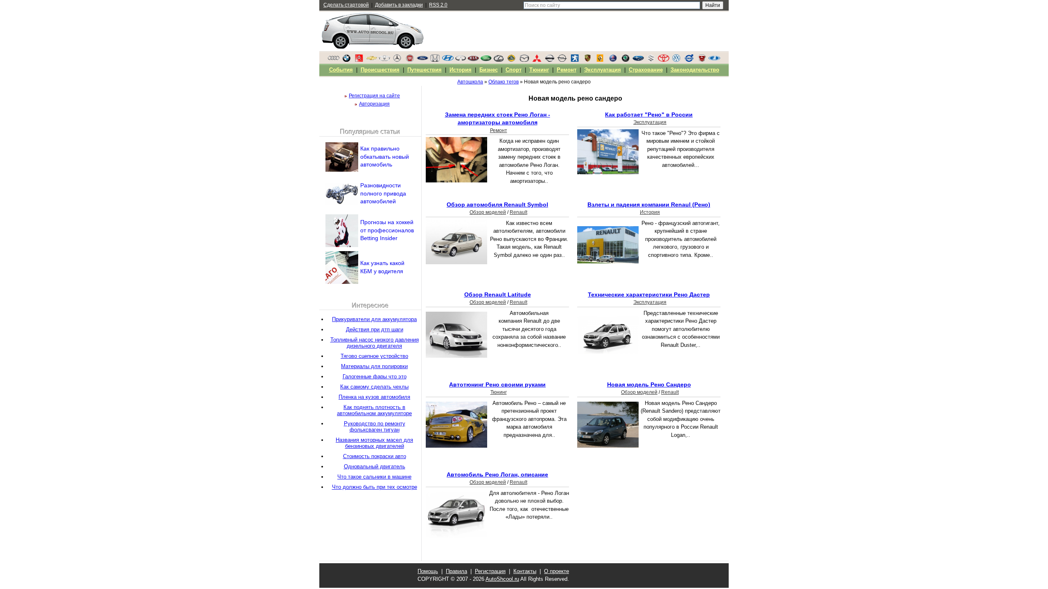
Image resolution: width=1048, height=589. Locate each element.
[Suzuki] (651, 60)
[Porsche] (587, 60)
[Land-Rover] (486, 60)
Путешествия (424, 70)
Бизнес (488, 70)
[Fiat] (410, 60)
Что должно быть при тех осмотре (374, 487)
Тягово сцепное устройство (374, 356)
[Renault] (600, 60)
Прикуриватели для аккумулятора (374, 319)
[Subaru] (638, 60)
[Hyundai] (448, 60)
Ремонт (498, 130)
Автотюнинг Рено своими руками (497, 384)
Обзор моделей (488, 212)
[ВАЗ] (714, 60)
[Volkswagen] (676, 60)
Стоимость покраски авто (374, 456)
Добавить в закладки (399, 5)
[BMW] (346, 60)
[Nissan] (549, 60)
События (341, 70)
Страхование (646, 70)
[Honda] (435, 60)
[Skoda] (625, 60)
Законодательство (695, 70)
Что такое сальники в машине (374, 477)
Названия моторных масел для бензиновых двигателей (374, 443)
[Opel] (562, 60)
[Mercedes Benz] (397, 60)
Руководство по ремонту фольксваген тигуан (374, 426)
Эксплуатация (649, 122)
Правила (456, 571)
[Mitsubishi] (536, 60)
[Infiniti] (460, 60)
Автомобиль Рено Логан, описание (497, 474)
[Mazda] (524, 60)
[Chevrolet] (371, 60)
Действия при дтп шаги (374, 329)
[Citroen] (359, 60)
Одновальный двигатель (374, 466)
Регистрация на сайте (374, 96)
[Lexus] (498, 60)
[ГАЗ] (701, 60)
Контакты (524, 571)
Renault (518, 212)
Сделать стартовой (346, 5)
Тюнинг (498, 392)
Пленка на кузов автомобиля (374, 397)
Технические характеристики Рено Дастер (649, 294)
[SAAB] (613, 60)
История (650, 212)
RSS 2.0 (438, 5)
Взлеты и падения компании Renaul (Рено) (648, 204)
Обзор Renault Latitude (497, 294)
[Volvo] (689, 60)
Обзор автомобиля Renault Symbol (497, 204)
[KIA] (473, 60)
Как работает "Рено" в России (649, 114)
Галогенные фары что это (375, 376)
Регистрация (490, 571)
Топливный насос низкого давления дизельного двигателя (374, 343)
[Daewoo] (384, 60)
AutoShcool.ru (502, 579)
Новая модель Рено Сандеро (649, 384)
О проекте (556, 571)
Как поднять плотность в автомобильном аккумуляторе (374, 410)
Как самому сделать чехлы (374, 387)
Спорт (514, 70)
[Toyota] (663, 60)
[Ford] (422, 60)
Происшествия (380, 70)
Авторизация (374, 104)
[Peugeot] (574, 60)
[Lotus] (511, 60)
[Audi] (333, 60)
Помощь (428, 571)
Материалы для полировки (374, 366)
